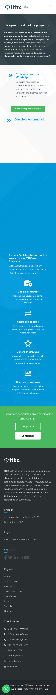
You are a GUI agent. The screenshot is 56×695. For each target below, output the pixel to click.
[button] (6, 689)
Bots (6, 601)
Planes (7, 576)
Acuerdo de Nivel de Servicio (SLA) (21, 517)
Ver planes (28, 426)
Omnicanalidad (11, 581)
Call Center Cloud (13, 591)
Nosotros (8, 611)
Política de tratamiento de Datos (20, 539)
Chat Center (10, 596)
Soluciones (28, 435)
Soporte (8, 606)
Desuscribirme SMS (14, 522)
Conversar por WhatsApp (28, 109)
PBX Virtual (9, 586)
